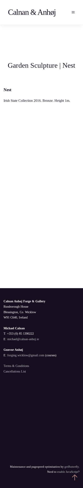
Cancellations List (15, 371)
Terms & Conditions (16, 366)
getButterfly (71, 466)
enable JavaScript (67, 471)
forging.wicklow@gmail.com (25, 355)
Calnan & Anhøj (32, 12)
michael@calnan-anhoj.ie (23, 339)
